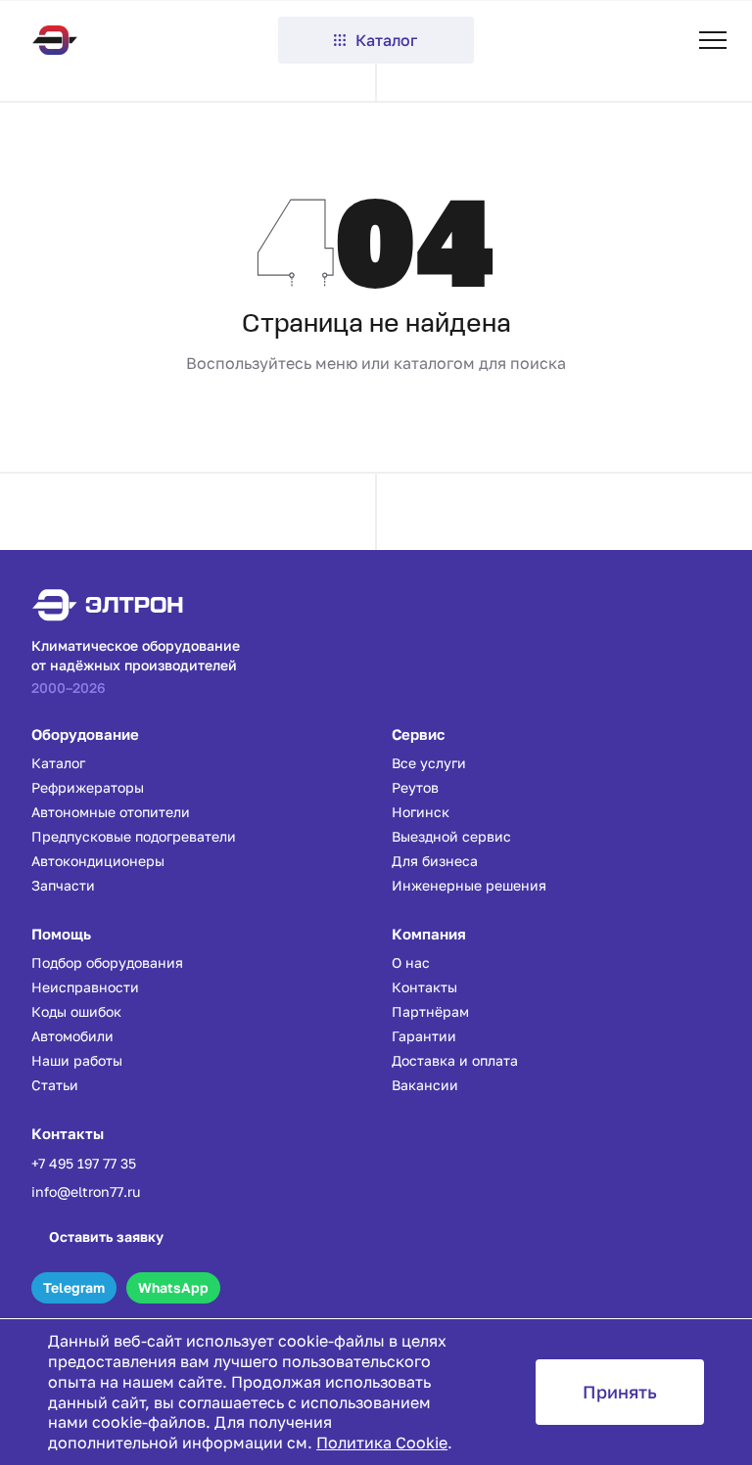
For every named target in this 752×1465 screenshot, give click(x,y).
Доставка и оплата (455, 1060)
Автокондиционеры (97, 860)
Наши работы (76, 1060)
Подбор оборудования (107, 962)
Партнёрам (430, 1011)
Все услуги (429, 763)
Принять (620, 1391)
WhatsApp (173, 1287)
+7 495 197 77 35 (83, 1163)
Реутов (415, 787)
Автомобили (72, 1036)
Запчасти (63, 885)
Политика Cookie (381, 1442)
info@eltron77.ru (85, 1191)
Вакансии (425, 1084)
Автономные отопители (110, 811)
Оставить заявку (106, 1236)
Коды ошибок (76, 1011)
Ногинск (420, 811)
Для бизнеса (435, 860)
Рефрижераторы (87, 787)
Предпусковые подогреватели (133, 836)
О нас (411, 962)
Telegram (74, 1287)
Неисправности (85, 987)
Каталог (386, 40)
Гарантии (424, 1036)
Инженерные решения (469, 885)
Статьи (54, 1084)
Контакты (424, 987)
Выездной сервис (451, 836)
